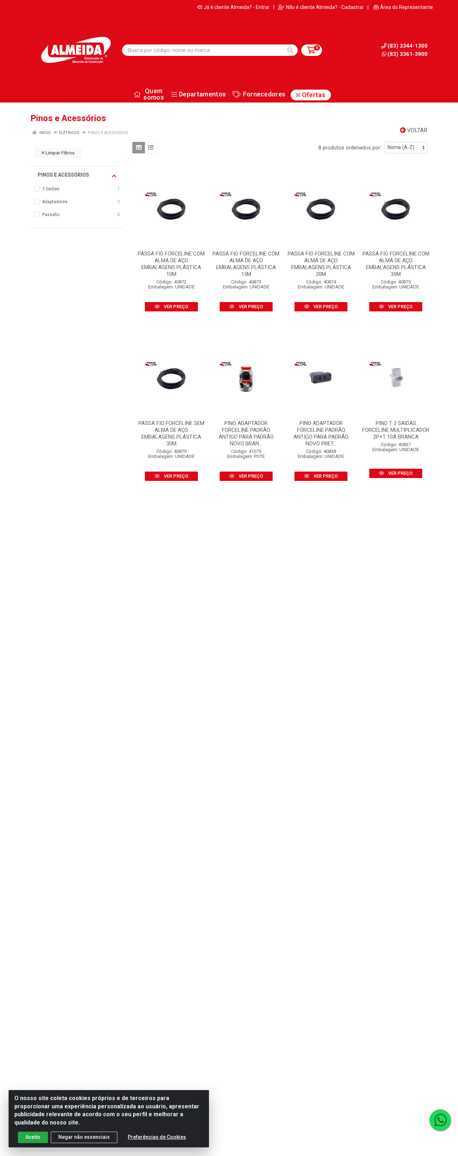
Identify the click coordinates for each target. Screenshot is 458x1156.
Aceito (32, 1137)
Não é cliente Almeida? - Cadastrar (325, 7)
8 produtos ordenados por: (349, 147)
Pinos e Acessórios (63, 175)
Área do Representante (406, 7)
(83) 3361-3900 (408, 54)
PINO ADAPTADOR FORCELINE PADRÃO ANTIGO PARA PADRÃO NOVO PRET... (321, 433)
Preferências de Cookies (157, 1137)
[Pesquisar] (290, 50)
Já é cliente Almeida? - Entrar (237, 7)
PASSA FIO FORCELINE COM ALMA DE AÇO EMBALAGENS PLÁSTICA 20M (321, 263)
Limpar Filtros (59, 153)
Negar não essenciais (84, 1137)
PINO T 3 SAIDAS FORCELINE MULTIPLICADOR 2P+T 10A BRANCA (395, 430)
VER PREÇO (175, 306)
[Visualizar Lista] (151, 147)
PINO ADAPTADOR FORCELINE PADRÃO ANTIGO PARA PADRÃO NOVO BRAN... (246, 433)
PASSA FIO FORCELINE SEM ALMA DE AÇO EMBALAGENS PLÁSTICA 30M (171, 433)
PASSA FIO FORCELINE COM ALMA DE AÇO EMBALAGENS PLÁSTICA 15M (246, 263)
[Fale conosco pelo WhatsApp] (440, 1120)
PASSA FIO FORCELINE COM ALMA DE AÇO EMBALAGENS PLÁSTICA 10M (171, 263)
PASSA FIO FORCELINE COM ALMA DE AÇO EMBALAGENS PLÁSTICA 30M (395, 263)
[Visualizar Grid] (138, 147)
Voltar (416, 130)
